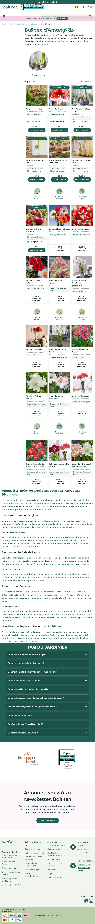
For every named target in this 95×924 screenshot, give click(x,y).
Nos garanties (54, 849)
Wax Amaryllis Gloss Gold (80, 161)
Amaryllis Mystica (34, 109)
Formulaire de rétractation (31, 864)
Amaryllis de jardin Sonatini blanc (57, 350)
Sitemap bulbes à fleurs (10, 862)
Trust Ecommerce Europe (56, 864)
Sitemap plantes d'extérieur (9, 856)
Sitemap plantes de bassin (11, 873)
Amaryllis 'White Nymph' (33, 397)
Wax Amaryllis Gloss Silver (80, 110)
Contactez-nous (32, 849)
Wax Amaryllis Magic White (35, 161)
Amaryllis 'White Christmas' (78, 281)
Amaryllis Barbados (80, 229)
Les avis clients (54, 859)
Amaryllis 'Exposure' (80, 396)
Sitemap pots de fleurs (12, 885)
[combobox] (66, 16)
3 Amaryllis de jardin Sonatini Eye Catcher (35, 465)
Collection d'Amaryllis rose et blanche (81, 465)
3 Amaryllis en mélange (59, 229)
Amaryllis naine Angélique (56, 397)
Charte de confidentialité (31, 874)
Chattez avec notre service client (84, 867)
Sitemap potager (10, 868)
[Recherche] (90, 16)
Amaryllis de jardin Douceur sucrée (79, 350)
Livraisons (52, 869)
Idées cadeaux (54, 877)
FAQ (26, 845)
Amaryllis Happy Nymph (56, 281)
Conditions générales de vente (35, 858)
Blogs (50, 873)
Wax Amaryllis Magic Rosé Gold (58, 161)
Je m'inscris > (47, 820)
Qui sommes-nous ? (57, 845)
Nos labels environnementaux (56, 854)
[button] (2, 16)
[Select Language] (77, 7)
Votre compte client (34, 853)
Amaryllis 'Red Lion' (34, 349)
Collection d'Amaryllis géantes (59, 465)
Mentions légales (32, 869)
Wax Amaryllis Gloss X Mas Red (36, 230)
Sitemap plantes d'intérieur (9, 879)
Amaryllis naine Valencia (33, 281)
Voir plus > (43, 44)
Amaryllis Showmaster (59, 109)
